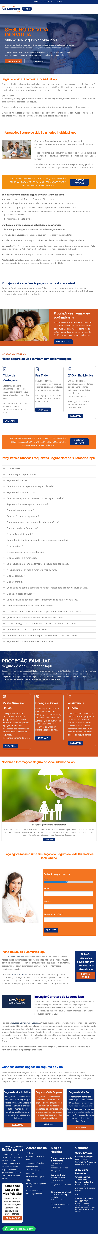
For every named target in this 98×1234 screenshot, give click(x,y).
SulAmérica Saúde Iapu (14, 956)
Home (30, 1153)
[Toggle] (4, 468)
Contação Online (35, 1193)
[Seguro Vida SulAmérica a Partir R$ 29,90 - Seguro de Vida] (11, 9)
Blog (30, 1187)
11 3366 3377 (81, 1179)
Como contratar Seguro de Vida (58, 1176)
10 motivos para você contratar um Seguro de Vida (61, 1194)
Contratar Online (35, 1190)
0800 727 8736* (82, 1203)
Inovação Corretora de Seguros (25, 1023)
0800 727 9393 (81, 1184)
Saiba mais (49, 839)
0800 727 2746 (81, 1201)
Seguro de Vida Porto (80, 1092)
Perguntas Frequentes (37, 1183)
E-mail (47, 901)
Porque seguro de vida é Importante (49, 824)
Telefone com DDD (53, 914)
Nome (47, 888)
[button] (49, 95)
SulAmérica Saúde (19, 974)
